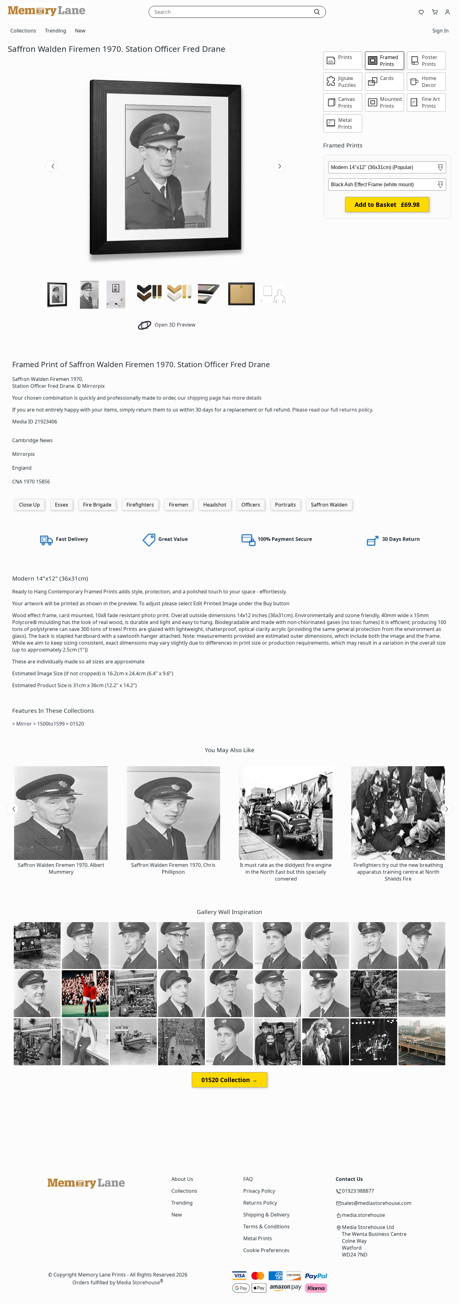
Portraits (285, 504)
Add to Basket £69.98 (387, 204)
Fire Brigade (97, 504)
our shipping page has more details (220, 397)
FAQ (248, 1179)
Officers (250, 504)
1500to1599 (51, 723)
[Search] (317, 12)
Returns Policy (260, 1202)
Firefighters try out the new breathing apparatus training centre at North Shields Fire (398, 872)
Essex (61, 504)
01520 (77, 723)
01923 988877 (358, 1190)
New (80, 30)
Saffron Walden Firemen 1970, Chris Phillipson (173, 868)
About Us (182, 1179)
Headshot (214, 504)
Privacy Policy (259, 1190)
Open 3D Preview (174, 324)
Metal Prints (257, 1238)
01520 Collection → (229, 1080)
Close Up (29, 504)
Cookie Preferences (266, 1250)
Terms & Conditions (266, 1226)
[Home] (47, 16)
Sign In (440, 30)
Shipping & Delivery (266, 1214)
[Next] (279, 166)
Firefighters (140, 504)
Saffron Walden (329, 504)
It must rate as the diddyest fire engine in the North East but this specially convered (286, 872)
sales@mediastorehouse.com (377, 1203)
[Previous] (51, 166)
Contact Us (349, 1179)
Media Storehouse (138, 1282)
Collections (23, 30)
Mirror (24, 723)
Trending (55, 30)
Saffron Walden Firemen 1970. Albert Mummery (61, 868)
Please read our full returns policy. (332, 409)
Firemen (178, 504)
